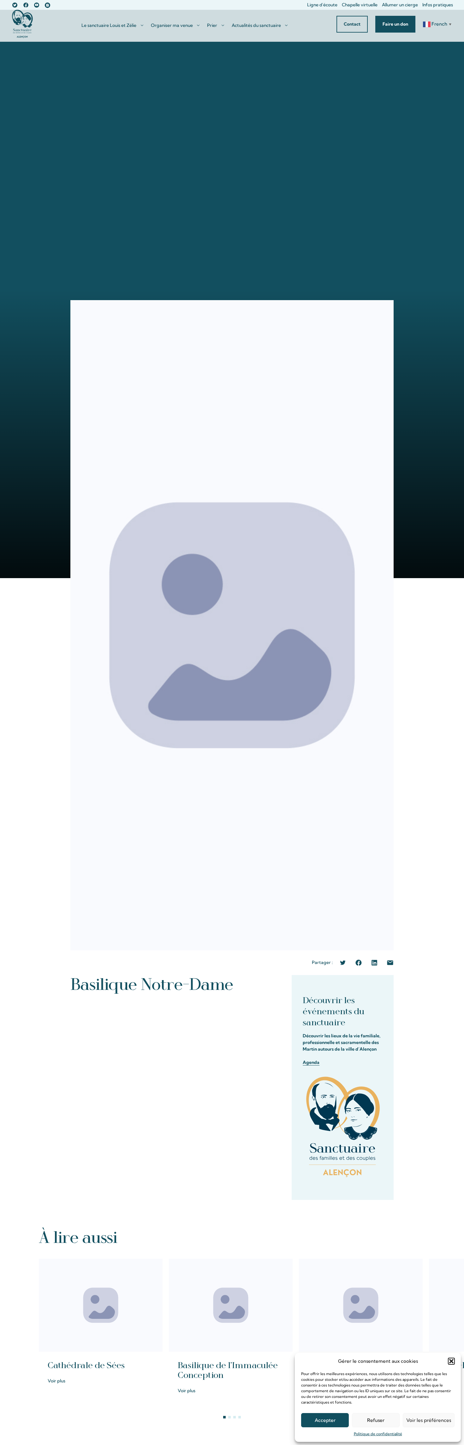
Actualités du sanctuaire (256, 25)
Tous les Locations (399, 1237)
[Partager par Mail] (390, 962)
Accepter (325, 1420)
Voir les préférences (428, 1420)
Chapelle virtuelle (360, 5)
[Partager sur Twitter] (342, 962)
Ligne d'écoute (322, 5)
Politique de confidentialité (378, 1433)
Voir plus (56, 1381)
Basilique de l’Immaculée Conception (228, 1370)
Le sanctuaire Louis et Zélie (108, 25)
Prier (212, 25)
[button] (451, 1361)
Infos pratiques (437, 5)
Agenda (311, 1062)
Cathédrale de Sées (86, 1365)
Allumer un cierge (400, 5)
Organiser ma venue (172, 25)
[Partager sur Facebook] (358, 962)
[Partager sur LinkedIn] (374, 962)
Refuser (375, 1420)
